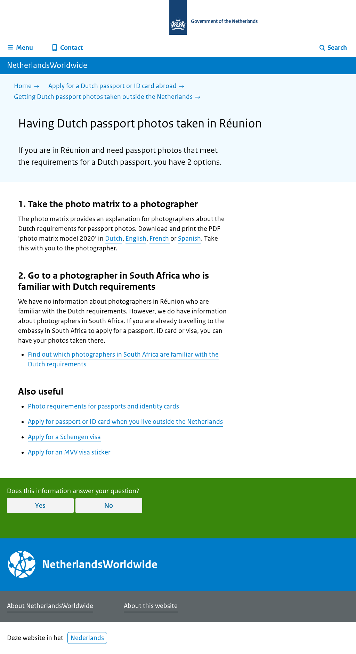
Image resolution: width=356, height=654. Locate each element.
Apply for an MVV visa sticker (69, 452)
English (136, 238)
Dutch (113, 238)
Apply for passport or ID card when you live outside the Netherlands (125, 422)
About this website (151, 606)
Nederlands (87, 638)
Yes (40, 505)
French (159, 238)
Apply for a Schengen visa (64, 437)
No (108, 505)
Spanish (189, 238)
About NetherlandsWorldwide (50, 606)
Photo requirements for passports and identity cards (103, 406)
